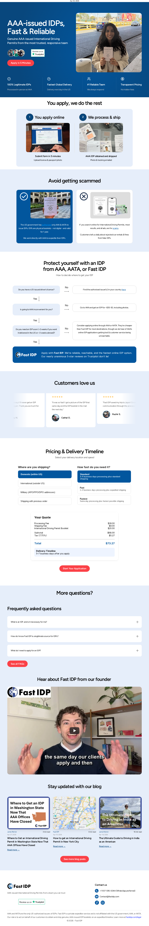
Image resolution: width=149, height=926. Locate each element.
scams (115, 228)
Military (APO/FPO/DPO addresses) (38, 492)
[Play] (74, 730)
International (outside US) (33, 483)
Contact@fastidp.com (109, 896)
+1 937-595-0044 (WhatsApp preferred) (117, 890)
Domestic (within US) (31, 474)
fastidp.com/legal (133, 917)
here (124, 289)
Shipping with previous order (34, 501)
